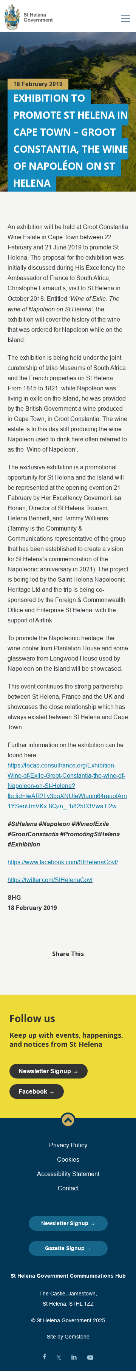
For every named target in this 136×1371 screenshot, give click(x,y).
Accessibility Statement (68, 1173)
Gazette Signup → (68, 1248)
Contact (68, 1188)
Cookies (68, 1159)
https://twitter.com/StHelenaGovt (50, 879)
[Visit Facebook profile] (44, 1357)
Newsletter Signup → (68, 1223)
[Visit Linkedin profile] (74, 1357)
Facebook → (37, 1091)
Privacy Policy (68, 1145)
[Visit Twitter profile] (59, 1357)
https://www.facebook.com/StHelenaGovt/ (63, 862)
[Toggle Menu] (125, 18)
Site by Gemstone (68, 1337)
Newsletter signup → (49, 1071)
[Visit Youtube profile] (90, 1357)
